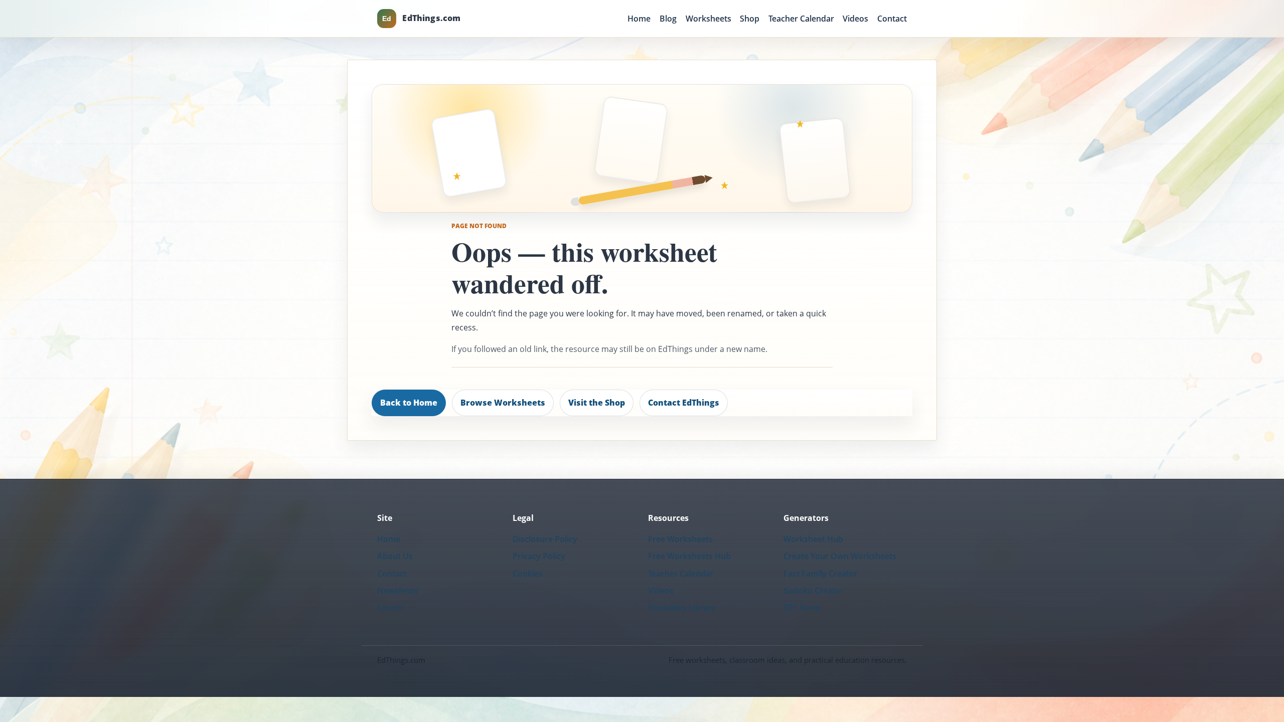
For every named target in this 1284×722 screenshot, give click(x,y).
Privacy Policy (539, 556)
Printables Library (682, 607)
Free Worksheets (680, 539)
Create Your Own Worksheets (839, 556)
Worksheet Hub (813, 539)
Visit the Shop (596, 402)
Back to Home (408, 402)
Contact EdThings (683, 402)
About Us (395, 556)
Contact (892, 18)
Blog (668, 18)
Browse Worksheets (502, 402)
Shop (749, 18)
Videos (855, 18)
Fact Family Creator (820, 573)
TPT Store (801, 607)
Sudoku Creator (813, 590)
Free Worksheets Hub (689, 556)
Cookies (528, 573)
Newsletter (398, 590)
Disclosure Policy (545, 539)
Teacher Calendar (801, 18)
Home (639, 18)
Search (390, 607)
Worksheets (708, 18)
